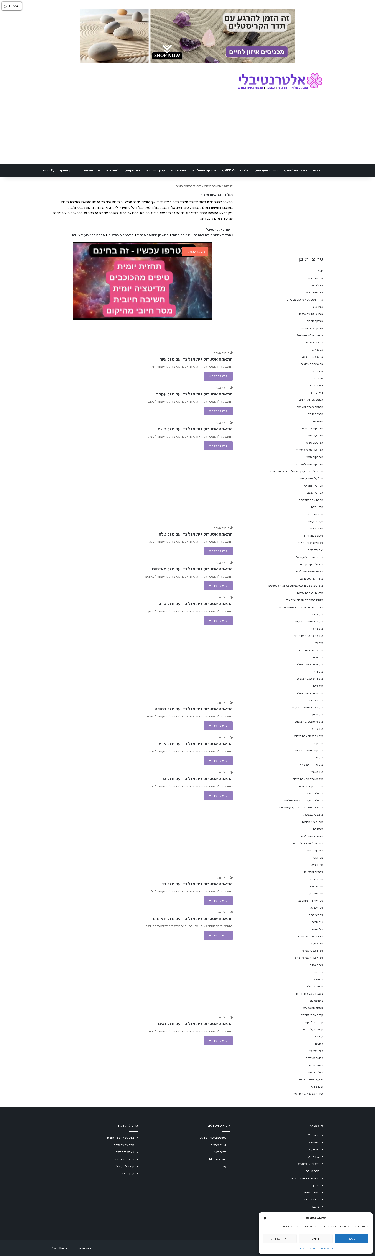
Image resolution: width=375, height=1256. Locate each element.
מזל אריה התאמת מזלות (309, 621)
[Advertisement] (142, 486)
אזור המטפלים (90, 170)
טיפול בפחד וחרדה (312, 535)
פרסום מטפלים (314, 986)
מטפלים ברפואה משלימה (212, 1137)
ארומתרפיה (316, 371)
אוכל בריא (317, 285)
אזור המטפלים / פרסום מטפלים (305, 299)
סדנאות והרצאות (313, 872)
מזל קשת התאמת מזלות (309, 750)
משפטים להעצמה (124, 1145)
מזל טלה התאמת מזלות (309, 693)
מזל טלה (318, 686)
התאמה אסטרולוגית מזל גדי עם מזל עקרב (194, 394)
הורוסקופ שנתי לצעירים (309, 464)
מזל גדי (319, 643)
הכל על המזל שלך (312, 485)
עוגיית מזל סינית (124, 1152)
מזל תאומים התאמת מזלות (307, 779)
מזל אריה (317, 614)
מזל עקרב (317, 728)
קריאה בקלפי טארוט (311, 1029)
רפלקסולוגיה (315, 1072)
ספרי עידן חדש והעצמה (310, 900)
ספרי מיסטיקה (315, 893)
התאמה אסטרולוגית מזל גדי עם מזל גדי (197, 778)
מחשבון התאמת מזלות (153, 235)
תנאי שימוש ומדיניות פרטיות (320, 1248)
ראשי (316, 170)
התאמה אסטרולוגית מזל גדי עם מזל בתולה (194, 708)
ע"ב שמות (317, 922)
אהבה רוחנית (315, 278)
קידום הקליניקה (314, 1022)
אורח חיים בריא (314, 292)
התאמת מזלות (212, 186)
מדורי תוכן (313, 1156)
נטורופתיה (317, 864)
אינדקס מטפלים (205, 170)
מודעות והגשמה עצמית (310, 593)
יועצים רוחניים (219, 1145)
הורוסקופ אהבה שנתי (311, 428)
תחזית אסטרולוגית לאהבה (212, 235)
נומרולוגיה (317, 857)
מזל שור (318, 757)
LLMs (315, 1206)
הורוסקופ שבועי (314, 442)
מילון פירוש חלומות (312, 821)
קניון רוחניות (156, 170)
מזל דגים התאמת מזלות (309, 664)
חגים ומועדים (315, 521)
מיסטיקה (180, 170)
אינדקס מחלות (314, 321)
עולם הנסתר (316, 929)
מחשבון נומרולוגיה (124, 1159)
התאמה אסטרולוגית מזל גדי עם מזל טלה (196, 534)
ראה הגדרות (279, 1239)
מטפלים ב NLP (218, 1159)
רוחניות (319, 1043)
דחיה (315, 1239)
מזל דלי (318, 671)
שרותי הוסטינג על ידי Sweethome (72, 1248)
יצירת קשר (313, 1149)
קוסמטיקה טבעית (313, 1007)
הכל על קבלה (315, 492)
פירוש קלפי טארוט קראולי (308, 957)
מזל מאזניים (316, 700)
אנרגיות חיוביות (314, 342)
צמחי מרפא (316, 1000)
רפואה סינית (316, 1065)
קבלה (352, 1239)
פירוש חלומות (315, 943)
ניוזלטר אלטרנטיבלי (308, 1163)
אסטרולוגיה (316, 349)
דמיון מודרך (316, 392)
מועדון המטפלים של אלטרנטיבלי (304, 600)
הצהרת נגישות (311, 1192)
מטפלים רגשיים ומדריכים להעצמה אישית (300, 807)
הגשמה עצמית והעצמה (310, 406)
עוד (225, 1166)
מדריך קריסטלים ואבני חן (309, 578)
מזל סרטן (317, 714)
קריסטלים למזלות (121, 235)
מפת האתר (312, 1171)
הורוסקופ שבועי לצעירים (309, 449)
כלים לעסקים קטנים (311, 564)
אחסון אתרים (311, 1199)
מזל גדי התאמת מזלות (310, 650)
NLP (320, 271)
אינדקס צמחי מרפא (312, 328)
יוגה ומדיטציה (315, 550)
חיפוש (46, 170)
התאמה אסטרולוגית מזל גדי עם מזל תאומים (193, 918)
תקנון (302, 1248)
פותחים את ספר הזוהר (310, 936)
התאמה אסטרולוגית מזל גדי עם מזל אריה (195, 743)
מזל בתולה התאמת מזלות (308, 635)
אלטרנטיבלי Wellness (310, 335)
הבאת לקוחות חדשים (311, 399)
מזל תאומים (316, 771)
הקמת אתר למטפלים (311, 499)
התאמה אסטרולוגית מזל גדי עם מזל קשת (195, 428)
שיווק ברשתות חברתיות (310, 1079)
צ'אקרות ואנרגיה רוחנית (309, 993)
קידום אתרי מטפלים (312, 1015)
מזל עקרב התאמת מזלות (308, 736)
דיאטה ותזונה (315, 385)
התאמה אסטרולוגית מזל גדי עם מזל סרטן (195, 603)
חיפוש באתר (312, 1142)
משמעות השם (315, 850)
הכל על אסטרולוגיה (311, 478)
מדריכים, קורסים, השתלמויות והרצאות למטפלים (295, 585)
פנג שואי (318, 972)
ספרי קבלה (316, 907)
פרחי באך (317, 979)
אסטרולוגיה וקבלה (312, 356)
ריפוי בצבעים (316, 1050)
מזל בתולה (317, 628)
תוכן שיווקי (67, 170)
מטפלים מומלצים (313, 793)
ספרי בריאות (316, 886)
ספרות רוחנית (315, 879)
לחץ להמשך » (218, 376)
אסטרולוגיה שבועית (312, 364)
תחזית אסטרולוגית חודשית (308, 1093)
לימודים (113, 170)
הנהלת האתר (221, 352)
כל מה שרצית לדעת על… (308, 557)
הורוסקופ (133, 170)
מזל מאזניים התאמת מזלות (307, 707)
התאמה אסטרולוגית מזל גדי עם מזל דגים (195, 1023)
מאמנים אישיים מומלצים (309, 571)
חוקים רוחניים (315, 528)
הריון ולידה (317, 507)
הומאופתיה (317, 421)
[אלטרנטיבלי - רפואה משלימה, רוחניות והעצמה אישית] (280, 81)
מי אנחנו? (313, 1135)
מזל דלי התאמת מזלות (310, 678)
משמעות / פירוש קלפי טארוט (306, 843)
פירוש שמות (316, 965)
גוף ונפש (318, 378)
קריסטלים (317, 1036)
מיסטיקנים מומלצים (312, 836)
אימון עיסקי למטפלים (311, 313)
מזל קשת (317, 743)
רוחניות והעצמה (267, 170)
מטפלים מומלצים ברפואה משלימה (303, 800)
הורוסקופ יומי (181, 235)
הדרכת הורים (315, 414)
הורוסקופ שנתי (314, 457)
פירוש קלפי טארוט (312, 950)
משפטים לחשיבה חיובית (120, 1137)
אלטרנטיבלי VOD (236, 170)
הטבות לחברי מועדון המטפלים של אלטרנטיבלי (296, 471)
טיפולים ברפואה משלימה (309, 542)
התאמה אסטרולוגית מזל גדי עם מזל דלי (196, 883)
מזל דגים (318, 657)
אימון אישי (317, 306)
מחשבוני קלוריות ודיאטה (309, 786)
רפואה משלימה (297, 170)
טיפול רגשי (220, 1152)
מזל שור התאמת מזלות (310, 764)
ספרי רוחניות (316, 914)
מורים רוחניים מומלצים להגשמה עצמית (301, 607)
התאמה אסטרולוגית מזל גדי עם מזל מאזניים (192, 569)
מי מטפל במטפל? (313, 814)
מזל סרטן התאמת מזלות (309, 721)
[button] (265, 1218)
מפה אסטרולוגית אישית (88, 235)
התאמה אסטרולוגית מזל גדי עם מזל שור (196, 359)
